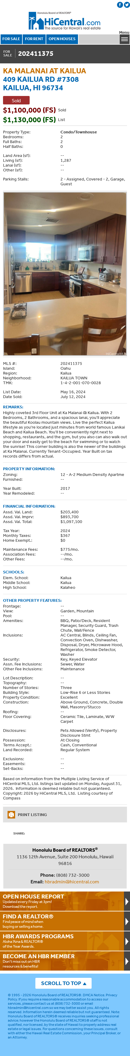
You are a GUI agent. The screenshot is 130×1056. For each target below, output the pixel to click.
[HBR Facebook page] (120, 5)
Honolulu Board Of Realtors (65, 21)
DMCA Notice (93, 995)
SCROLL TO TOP (61, 983)
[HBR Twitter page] (127, 5)
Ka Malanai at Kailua (44, 70)
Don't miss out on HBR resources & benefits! (39, 960)
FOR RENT (34, 38)
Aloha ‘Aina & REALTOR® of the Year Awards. (38, 941)
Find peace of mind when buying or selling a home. (28, 921)
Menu (124, 32)
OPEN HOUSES (62, 38)
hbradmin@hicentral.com (72, 882)
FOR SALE (11, 38)
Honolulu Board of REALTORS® (56, 995)
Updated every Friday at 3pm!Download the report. (33, 901)
